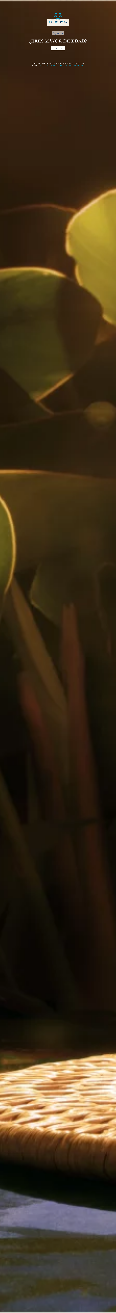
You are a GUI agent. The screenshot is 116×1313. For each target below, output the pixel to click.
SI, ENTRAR (58, 48)
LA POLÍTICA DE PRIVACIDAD (51, 65)
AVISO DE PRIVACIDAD (74, 65)
